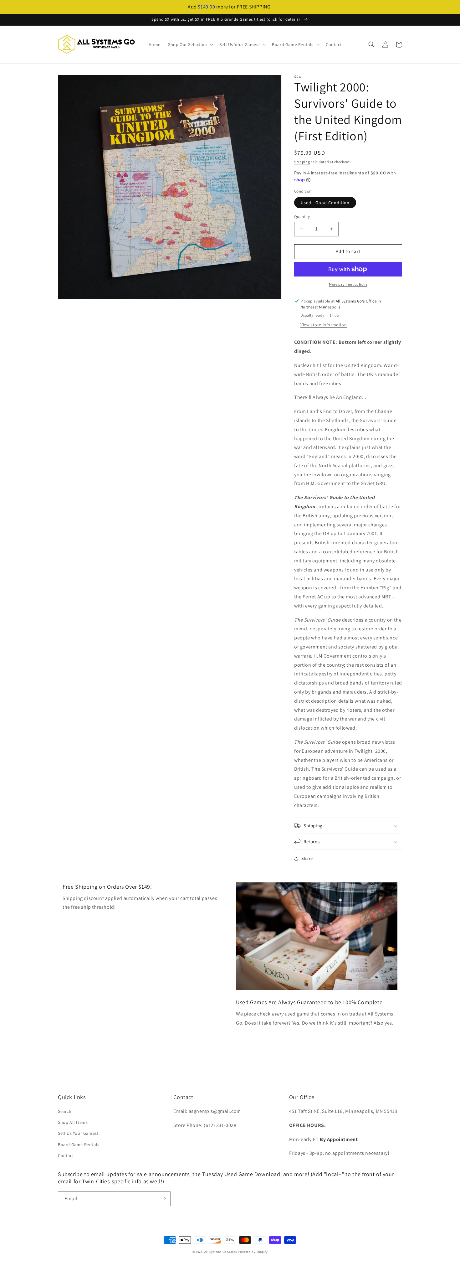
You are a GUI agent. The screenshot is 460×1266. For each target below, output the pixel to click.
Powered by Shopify (253, 1252)
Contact (66, 1155)
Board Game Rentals (79, 1144)
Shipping (302, 161)
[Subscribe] (163, 1198)
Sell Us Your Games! (78, 1133)
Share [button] (307, 858)
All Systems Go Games (220, 1252)
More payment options (348, 284)
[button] (190, 44)
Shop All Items (73, 1122)
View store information (323, 325)
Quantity (302, 216)
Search (65, 1111)
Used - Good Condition (325, 202)
